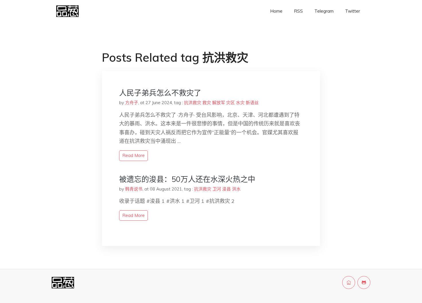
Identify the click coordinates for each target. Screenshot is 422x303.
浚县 (226, 189)
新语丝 (252, 102)
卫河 (216, 189)
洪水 (236, 189)
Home (276, 11)
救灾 (206, 102)
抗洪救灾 (192, 102)
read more (133, 155)
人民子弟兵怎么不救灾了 (160, 93)
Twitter (352, 11)
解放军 (218, 102)
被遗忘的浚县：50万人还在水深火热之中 (187, 179)
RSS (298, 11)
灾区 (230, 102)
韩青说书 (133, 189)
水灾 (240, 102)
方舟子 (131, 102)
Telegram (324, 11)
